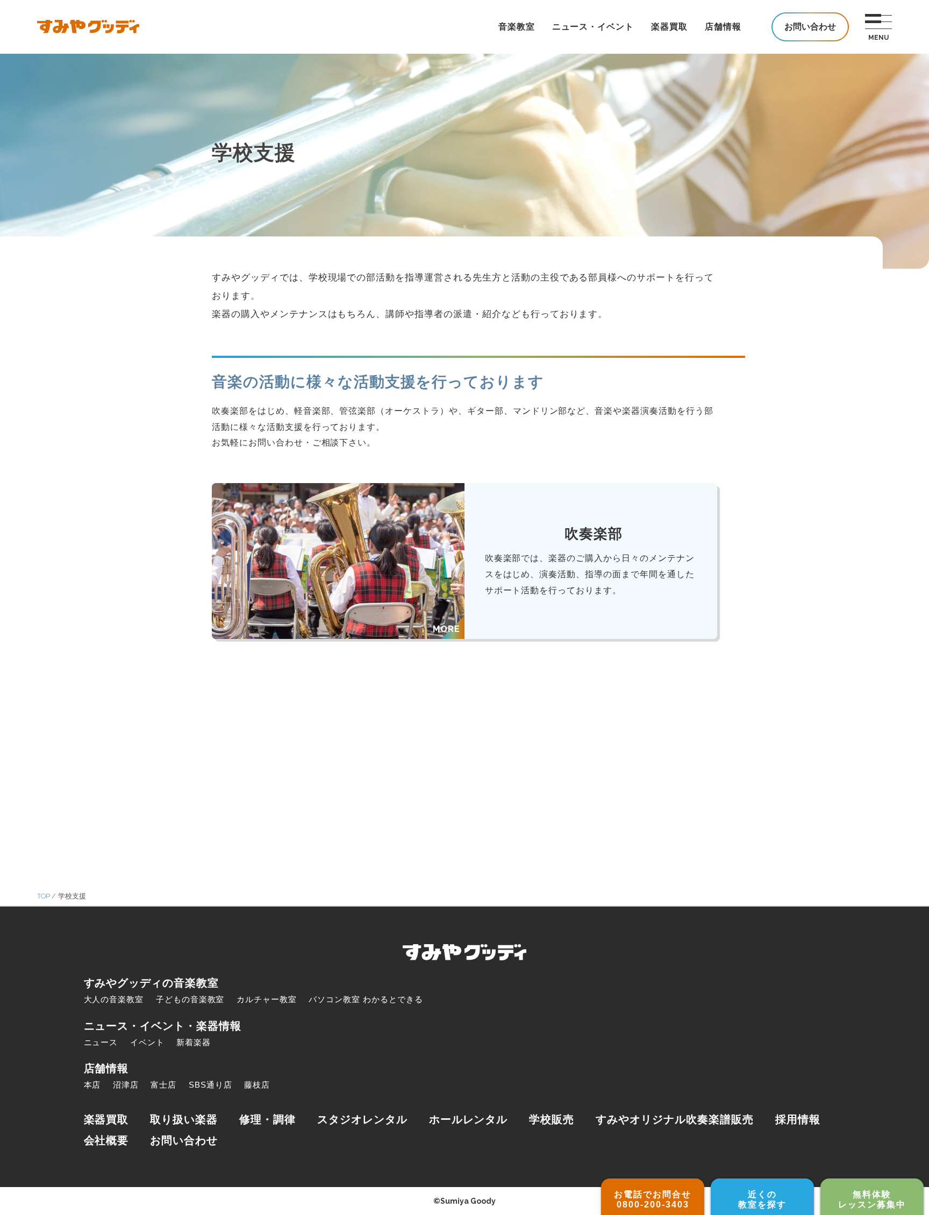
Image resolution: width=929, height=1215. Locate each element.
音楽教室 (516, 26)
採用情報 (797, 1119)
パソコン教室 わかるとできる (366, 999)
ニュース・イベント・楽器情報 (162, 1026)
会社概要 (106, 1140)
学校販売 (551, 1119)
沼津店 (126, 1084)
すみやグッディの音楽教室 (151, 983)
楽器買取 (669, 26)
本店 (92, 1084)
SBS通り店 (210, 1084)
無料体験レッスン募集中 (872, 1199)
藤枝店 (257, 1084)
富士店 (163, 1084)
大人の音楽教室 (114, 999)
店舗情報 (723, 26)
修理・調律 (267, 1119)
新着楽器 (193, 1042)
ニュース (101, 1042)
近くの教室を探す (762, 1199)
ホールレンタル (468, 1119)
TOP (43, 896)
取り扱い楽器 (184, 1119)
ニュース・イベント (593, 26)
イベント (147, 1042)
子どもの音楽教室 (190, 999)
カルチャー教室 (267, 999)
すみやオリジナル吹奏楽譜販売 (674, 1119)
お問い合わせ (184, 1140)
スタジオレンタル (362, 1119)
